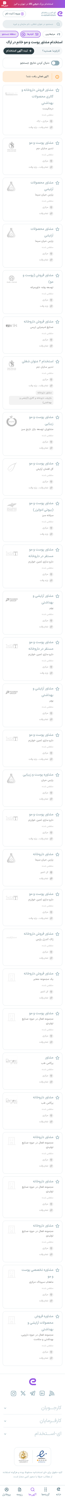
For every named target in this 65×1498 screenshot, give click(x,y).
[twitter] (23, 1393)
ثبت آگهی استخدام (17, 51)
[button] (52, 34)
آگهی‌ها (32, 1494)
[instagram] (13, 1393)
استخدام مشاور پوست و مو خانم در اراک (34, 42)
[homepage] (32, 1381)
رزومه (19, 1494)
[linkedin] (42, 1393)
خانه (58, 1494)
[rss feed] (52, 1393)
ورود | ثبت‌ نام (12, 13)
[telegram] (32, 1393)
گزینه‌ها (45, 1494)
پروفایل (6, 1494)
